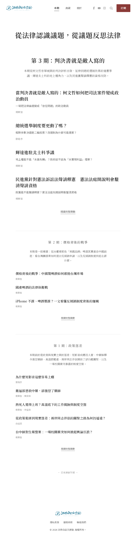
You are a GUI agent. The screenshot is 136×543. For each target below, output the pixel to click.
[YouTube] (99, 8)
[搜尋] (111, 8)
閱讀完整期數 (68, 211)
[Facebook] (93, 8)
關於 (79, 8)
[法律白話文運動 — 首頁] (19, 8)
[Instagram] (104, 8)
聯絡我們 (81, 522)
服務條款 (68, 522)
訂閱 (123, 8)
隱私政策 (54, 522)
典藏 (68, 8)
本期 (56, 8)
